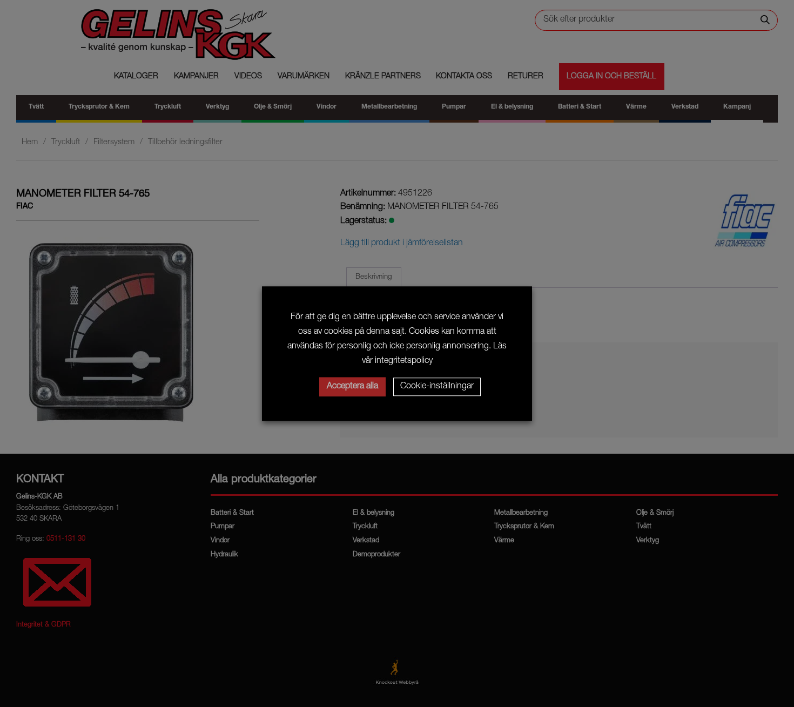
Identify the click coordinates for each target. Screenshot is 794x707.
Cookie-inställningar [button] (437, 386)
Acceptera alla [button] (352, 386)
